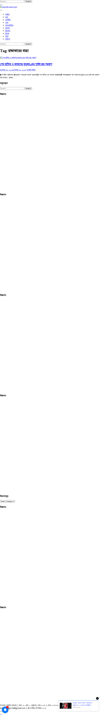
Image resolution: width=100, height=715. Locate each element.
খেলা (6, 22)
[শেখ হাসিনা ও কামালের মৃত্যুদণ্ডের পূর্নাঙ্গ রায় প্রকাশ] (18, 57)
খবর (6, 17)
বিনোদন (7, 31)
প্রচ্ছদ (7, 14)
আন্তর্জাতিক (9, 25)
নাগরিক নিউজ (31, 70)
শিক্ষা (6, 36)
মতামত (7, 28)
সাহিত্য (7, 39)
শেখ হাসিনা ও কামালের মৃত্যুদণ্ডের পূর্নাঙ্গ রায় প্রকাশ (26, 64)
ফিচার (7, 33)
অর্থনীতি (8, 20)
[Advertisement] (19, 144)
